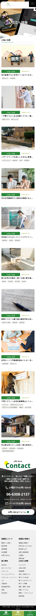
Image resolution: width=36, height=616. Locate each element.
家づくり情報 (23, 583)
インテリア (22, 565)
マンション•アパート (7, 574)
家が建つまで (23, 549)
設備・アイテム (23, 590)
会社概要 (4, 552)
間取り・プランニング (26, 593)
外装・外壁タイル (24, 574)
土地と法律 (22, 568)
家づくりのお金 (23, 577)
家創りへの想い (6, 543)
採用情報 (4, 549)
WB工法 (3, 565)
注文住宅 (4, 593)
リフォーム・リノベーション (9, 578)
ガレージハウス (6, 568)
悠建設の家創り (23, 543)
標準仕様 (21, 558)
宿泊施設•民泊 (5, 587)
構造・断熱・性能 (24, 587)
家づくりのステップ (25, 580)
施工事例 (4, 546)
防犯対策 (21, 596)
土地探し (21, 555)
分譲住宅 (4, 583)
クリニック (4, 571)
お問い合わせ (5, 555)
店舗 (2, 590)
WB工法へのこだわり (25, 546)
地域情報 (21, 571)
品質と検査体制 (23, 552)
